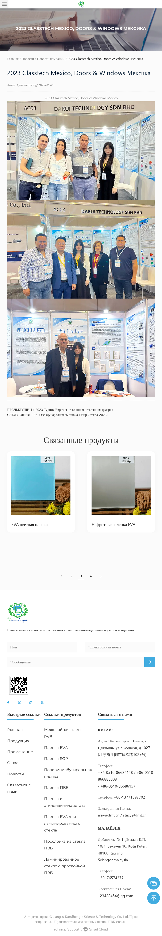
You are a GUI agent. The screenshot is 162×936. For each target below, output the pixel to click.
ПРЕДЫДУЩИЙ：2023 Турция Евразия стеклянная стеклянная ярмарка (60, 409)
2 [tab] (71, 576)
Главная (13, 58)
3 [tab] (81, 576)
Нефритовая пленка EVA (113, 524)
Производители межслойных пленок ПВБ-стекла (90, 921)
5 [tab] (100, 576)
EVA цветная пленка (29, 524)
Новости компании (51, 58)
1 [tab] (62, 576)
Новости (28, 58)
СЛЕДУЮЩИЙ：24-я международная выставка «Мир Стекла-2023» (57, 414)
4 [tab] (91, 576)
